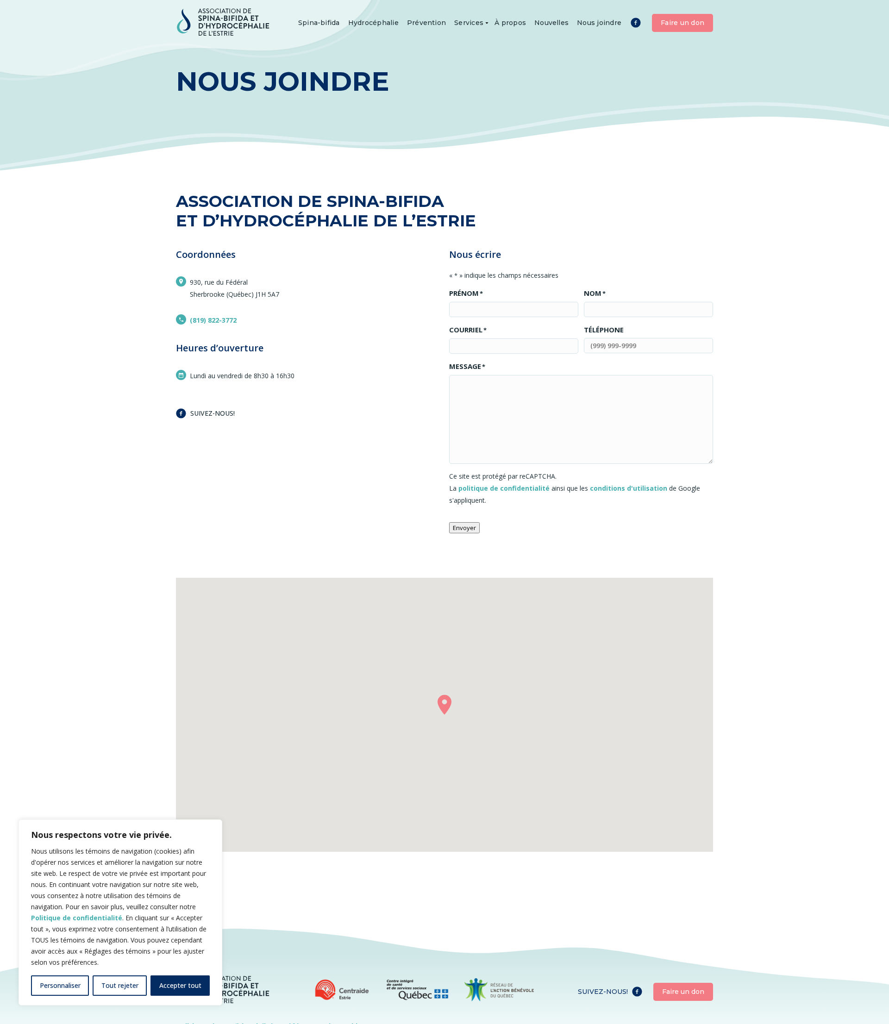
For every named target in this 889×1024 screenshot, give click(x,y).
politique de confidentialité (504, 488)
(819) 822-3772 (213, 320)
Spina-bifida (319, 23)
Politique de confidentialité (76, 917)
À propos (510, 23)
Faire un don (682, 23)
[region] (120, 912)
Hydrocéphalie (373, 23)
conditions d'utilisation (628, 488)
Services (468, 23)
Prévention (426, 23)
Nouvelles (551, 23)
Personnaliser (60, 985)
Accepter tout (180, 985)
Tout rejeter (119, 985)
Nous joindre (599, 23)
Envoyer (464, 528)
